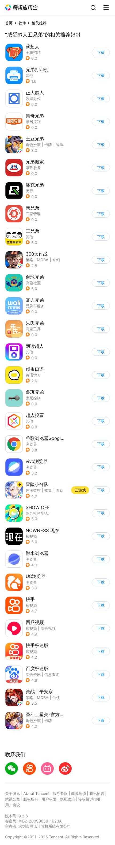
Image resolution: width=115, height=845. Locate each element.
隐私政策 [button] (67, 799)
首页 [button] (9, 23)
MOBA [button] (42, 259)
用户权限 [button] (48, 799)
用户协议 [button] (12, 805)
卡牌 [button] (48, 144)
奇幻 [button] (56, 259)
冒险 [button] (59, 144)
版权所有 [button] (30, 799)
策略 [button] (29, 259)
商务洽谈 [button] (78, 793)
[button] (21, 8)
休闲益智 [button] (33, 490)
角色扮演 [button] (33, 144)
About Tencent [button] (36, 793)
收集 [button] (48, 490)
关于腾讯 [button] (12, 793)
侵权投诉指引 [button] (89, 799)
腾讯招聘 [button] (96, 793)
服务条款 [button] (60, 793)
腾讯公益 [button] (12, 799)
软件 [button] (22, 23)
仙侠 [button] (56, 697)
